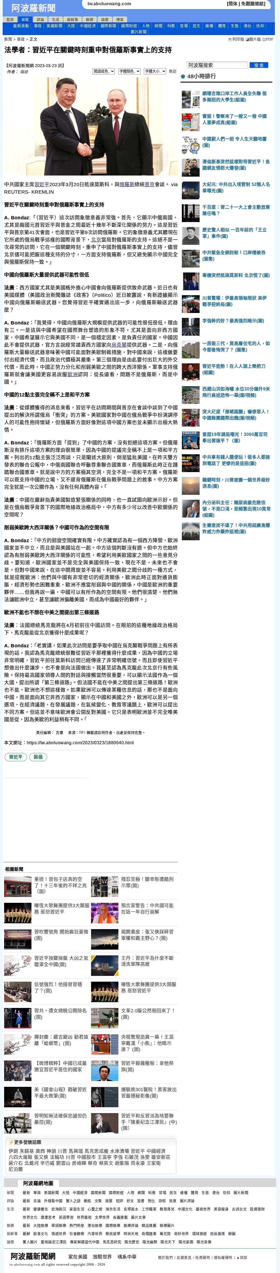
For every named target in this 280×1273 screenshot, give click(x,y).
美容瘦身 (221, 1209)
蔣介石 (15, 1163)
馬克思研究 (112, 1242)
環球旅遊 (199, 1234)
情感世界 (58, 1234)
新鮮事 (72, 20)
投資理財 (257, 1209)
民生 (197, 26)
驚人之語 (73, 1201)
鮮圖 (232, 1234)
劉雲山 (63, 1163)
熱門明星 (76, 1225)
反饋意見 (184, 1257)
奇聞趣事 (149, 1234)
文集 (98, 1201)
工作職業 (149, 1209)
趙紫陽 (122, 1163)
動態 (87, 1201)
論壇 (105, 20)
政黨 (109, 1201)
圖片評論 (187, 1201)
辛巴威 (47, 1163)
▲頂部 (241, 1257)
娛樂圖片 (167, 1225)
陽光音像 (204, 1242)
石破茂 (131, 1157)
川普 (62, 1151)
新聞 (25, 20)
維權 (209, 26)
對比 (151, 1201)
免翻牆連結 (252, 3)
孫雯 (145, 1157)
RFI (82, 733)
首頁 (10, 20)
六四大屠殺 (20, 1157)
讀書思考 (48, 1217)
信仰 (260, 26)
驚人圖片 (30, 1242)
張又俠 (41, 1157)
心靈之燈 (95, 1209)
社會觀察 (76, 1234)
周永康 (138, 1163)
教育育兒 (167, 1209)
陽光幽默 (149, 1242)
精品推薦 (149, 1225)
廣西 (40, 1151)
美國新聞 (54, 26)
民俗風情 (217, 1234)
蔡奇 (92, 1163)
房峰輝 (79, 1163)
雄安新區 (160, 1157)
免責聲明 (202, 1257)
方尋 (60, 733)
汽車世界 (95, 1234)
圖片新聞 (241, 1193)
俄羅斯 (127, 184)
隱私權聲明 (223, 1257)
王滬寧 (104, 1157)
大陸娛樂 (40, 1225)
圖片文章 (138, 1217)
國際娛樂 (113, 1225)
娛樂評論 (131, 1225)
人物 (146, 26)
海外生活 (113, 1209)
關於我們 (165, 1257)
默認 (172, 71)
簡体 (233, 3)
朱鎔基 (27, 1151)
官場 (184, 26)
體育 (222, 26)
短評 (119, 1201)
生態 (235, 26)
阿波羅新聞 (33, 8)
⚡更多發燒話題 (24, 1142)
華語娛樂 (58, 1225)
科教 (171, 26)
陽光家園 (186, 1242)
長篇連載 (120, 1217)
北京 (96, 240)
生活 (55, 20)
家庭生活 (76, 1209)
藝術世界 (203, 1209)
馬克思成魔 (96, 1151)
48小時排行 (201, 76)
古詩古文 (239, 1209)
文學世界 (102, 1217)
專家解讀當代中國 (85, 1242)
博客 (120, 20)
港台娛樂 (95, 1225)
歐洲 (73, 374)
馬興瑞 (76, 1151)
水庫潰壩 (119, 1151)
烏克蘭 (119, 345)
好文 (130, 1201)
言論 (37, 1201)
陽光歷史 (131, 1242)
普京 (150, 184)
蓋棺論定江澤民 (54, 1242)
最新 (21, 26)
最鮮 (26, 1234)
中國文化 (185, 1209)
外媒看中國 (53, 1201)
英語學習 (66, 1217)
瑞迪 (24, 72)
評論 (40, 20)
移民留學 (113, 1234)
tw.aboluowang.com (109, 3)
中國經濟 (88, 26)
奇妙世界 (181, 1234)
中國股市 (86, 1157)
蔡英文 (106, 1163)
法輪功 (57, 1157)
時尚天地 (131, 1234)
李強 (118, 1157)
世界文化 (30, 1217)
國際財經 (129, 26)
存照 (162, 1201)
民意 (173, 1201)
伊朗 (13, 1151)
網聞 (158, 26)
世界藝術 (84, 1217)
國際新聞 (108, 26)
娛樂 (89, 20)
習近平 (41, 184)
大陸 (71, 26)
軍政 (38, 26)
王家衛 (154, 1163)
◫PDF (267, 39)
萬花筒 (165, 1234)
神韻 (51, 1151)
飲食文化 (40, 1234)
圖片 (139, 32)
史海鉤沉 (58, 1209)
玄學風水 (131, 1209)
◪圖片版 (253, 39)
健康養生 (40, 1209)
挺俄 (38, 757)
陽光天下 (168, 1242)
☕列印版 (236, 39)
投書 (141, 1201)
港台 (248, 26)
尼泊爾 (15, 1169)
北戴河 (31, 1163)
